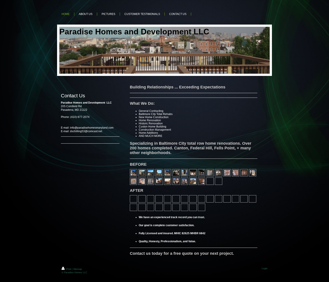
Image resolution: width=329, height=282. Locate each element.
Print (69, 269)
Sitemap (77, 269)
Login (264, 268)
